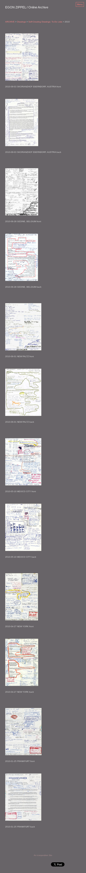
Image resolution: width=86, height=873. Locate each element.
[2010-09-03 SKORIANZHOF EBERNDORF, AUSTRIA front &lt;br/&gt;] (33, 57)
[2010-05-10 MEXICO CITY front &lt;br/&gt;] (23, 461)
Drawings (21, 22)
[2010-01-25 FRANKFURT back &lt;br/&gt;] (23, 797)
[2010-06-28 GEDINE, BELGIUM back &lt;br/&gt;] (23, 257)
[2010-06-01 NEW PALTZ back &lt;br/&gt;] (23, 392)
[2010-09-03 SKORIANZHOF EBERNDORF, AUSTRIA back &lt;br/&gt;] (33, 122)
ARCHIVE (10, 22)
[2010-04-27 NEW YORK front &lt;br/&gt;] (21, 596)
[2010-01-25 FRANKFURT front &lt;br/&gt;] (23, 731)
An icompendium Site (43, 855)
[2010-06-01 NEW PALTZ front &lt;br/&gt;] (23, 326)
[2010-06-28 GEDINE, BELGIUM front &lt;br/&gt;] (23, 191)
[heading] (26, 7)
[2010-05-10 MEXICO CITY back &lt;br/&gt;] (23, 527)
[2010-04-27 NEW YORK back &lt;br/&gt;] (21, 662)
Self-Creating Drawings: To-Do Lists (45, 22)
